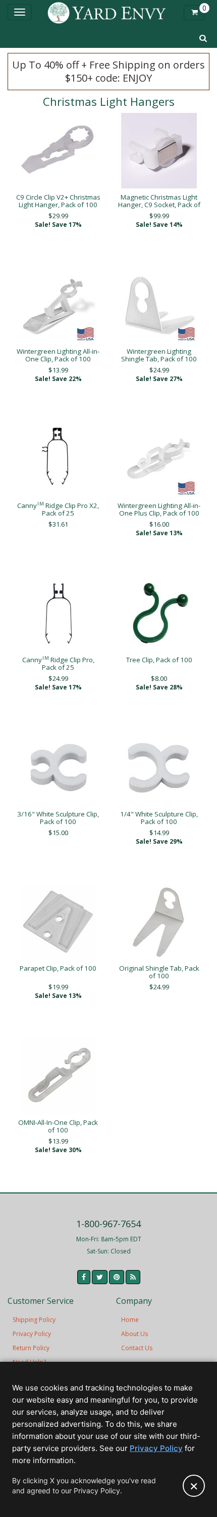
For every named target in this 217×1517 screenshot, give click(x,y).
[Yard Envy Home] (106, 12)
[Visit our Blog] (133, 1277)
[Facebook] (83, 1277)
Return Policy (31, 1348)
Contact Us (136, 1348)
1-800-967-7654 (108, 1224)
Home (130, 1319)
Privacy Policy (32, 1334)
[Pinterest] (116, 1277)
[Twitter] (99, 1277)
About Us (134, 1334)
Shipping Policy (34, 1319)
